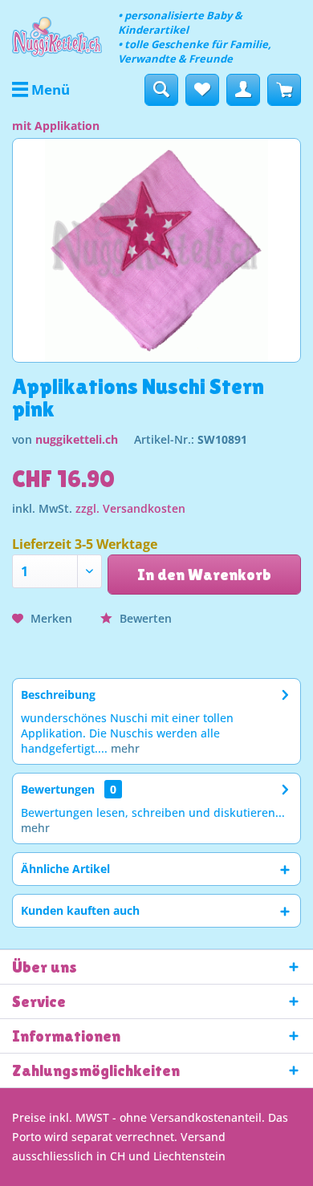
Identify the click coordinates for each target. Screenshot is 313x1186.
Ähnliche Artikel (65, 868)
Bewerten (144, 618)
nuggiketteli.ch (76, 439)
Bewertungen (58, 789)
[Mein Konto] (243, 90)
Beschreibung (58, 694)
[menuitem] (41, 90)
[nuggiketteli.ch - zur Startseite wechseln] (57, 37)
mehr (124, 748)
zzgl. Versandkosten (130, 508)
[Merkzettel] (202, 90)
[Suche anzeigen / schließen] (161, 90)
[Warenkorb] (284, 90)
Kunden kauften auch (80, 910)
